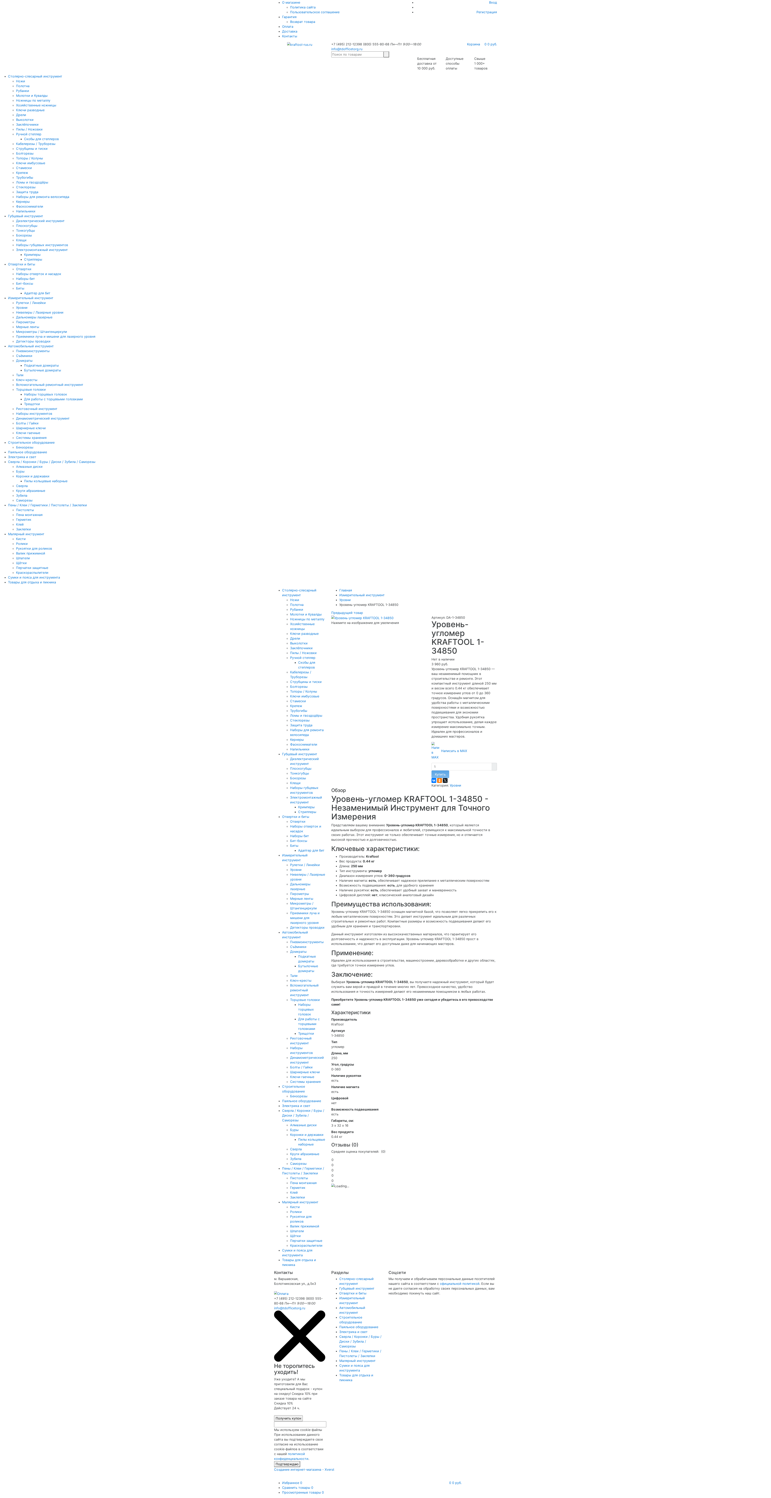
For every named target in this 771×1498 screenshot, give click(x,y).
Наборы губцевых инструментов (42, 245)
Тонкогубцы (25, 230)
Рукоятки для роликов (34, 548)
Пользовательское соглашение (315, 12)
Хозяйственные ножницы (36, 105)
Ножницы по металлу (33, 100)
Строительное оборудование (31, 442)
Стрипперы (33, 259)
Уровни (22, 308)
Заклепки (23, 529)
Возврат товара (302, 22)
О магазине (291, 2)
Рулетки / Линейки (31, 303)
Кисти (21, 539)
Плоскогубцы (26, 226)
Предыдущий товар (347, 613)
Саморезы (24, 500)
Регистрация (486, 12)
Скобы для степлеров (41, 139)
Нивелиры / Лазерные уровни (39, 312)
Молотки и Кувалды (32, 96)
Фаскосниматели (29, 206)
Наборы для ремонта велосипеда (42, 197)
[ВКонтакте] (433, 780)
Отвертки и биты (21, 264)
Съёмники (24, 356)
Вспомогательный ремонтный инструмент (49, 385)
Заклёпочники (27, 124)
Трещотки (32, 404)
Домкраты (24, 361)
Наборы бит (25, 279)
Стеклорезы (26, 187)
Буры (20, 471)
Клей (20, 524)
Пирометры (25, 322)
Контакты (289, 36)
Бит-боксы (24, 283)
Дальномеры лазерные (34, 317)
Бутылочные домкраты (42, 370)
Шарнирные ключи (31, 428)
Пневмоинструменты (33, 351)
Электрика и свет (22, 457)
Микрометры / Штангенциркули (41, 332)
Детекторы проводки (33, 341)
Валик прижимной (30, 553)
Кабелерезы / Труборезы (35, 144)
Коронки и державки (32, 476)
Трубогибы (24, 177)
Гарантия (289, 17)
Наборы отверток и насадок (38, 274)
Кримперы (32, 255)
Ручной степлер (28, 134)
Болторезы (25, 153)
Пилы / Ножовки (29, 129)
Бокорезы (24, 235)
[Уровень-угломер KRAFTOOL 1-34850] (362, 618)
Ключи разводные (30, 110)
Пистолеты (25, 510)
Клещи (21, 240)
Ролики (22, 544)
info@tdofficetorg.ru (346, 49)
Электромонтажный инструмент (42, 250)
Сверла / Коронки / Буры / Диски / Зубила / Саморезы (51, 462)
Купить (440, 774)
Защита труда (27, 192)
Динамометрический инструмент (43, 418)
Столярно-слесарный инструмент (35, 76)
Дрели (21, 115)
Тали (19, 375)
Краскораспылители (32, 573)
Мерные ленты (27, 327)
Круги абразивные (30, 491)
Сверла (22, 486)
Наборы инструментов (34, 414)
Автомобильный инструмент (31, 346)
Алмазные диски (29, 467)
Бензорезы (24, 447)
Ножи (20, 81)
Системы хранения (31, 438)
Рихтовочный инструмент (36, 409)
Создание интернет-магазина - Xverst (304, 1469)
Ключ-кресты (26, 380)
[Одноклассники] (439, 780)
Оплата (287, 26)
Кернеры (23, 202)
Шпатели (23, 558)
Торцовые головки (31, 389)
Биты (20, 288)
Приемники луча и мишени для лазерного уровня (55, 336)
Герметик (23, 520)
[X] (445, 780)
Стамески (24, 168)
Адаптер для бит (37, 293)
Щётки (21, 563)
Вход (493, 2)
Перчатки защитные (32, 568)
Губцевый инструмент (25, 216)
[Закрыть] (299, 1360)
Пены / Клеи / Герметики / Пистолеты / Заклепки (47, 505)
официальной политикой (459, 1284)
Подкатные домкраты (41, 365)
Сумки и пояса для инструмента (34, 577)
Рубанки (22, 91)
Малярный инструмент (26, 534)
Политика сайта (303, 7)
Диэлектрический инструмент (40, 221)
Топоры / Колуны (29, 158)
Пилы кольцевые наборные (45, 481)
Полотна (23, 86)
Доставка (289, 31)
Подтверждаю (287, 1464)
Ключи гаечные (28, 433)
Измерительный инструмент (30, 298)
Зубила (21, 495)
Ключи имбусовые (30, 163)
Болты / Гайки (27, 423)
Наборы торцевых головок (45, 394)
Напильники (25, 211)
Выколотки (25, 120)
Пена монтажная (29, 515)
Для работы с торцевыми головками (53, 399)
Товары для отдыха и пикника (32, 582)
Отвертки (23, 269)
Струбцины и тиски (32, 149)
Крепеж (22, 173)
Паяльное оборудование (27, 452)
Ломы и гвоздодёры (32, 182)
